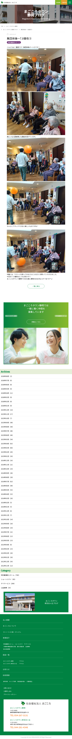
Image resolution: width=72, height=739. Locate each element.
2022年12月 (5, 561)
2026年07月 (5, 380)
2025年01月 (5, 456)
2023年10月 (5, 519)
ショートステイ (6, 579)
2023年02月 (5, 553)
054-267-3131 (21, 715)
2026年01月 (5, 406)
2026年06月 (5, 384)
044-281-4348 (21, 727)
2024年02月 (5, 502)
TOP (2, 26)
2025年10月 (5, 418)
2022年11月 (5, 566)
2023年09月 (5, 523)
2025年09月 (5, 422)
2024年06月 (5, 486)
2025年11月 (5, 414)
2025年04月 (5, 443)
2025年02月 (5, 452)
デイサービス (5, 583)
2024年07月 (5, 481)
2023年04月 (5, 545)
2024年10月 (5, 469)
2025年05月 (5, 439)
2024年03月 (5, 498)
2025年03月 (5, 448)
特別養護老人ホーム (7, 575)
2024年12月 (5, 460)
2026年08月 (5, 376)
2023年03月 (5, 549)
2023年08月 (5, 528)
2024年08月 (5, 477)
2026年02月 (5, 401)
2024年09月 (5, 473)
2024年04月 (5, 494)
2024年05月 (5, 490)
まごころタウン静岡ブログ (10, 29)
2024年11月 (5, 465)
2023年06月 (5, 536)
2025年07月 (5, 431)
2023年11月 (5, 515)
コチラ (43, 279)
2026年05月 (5, 389)
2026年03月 (5, 397)
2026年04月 (5, 393)
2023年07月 (5, 532)
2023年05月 (5, 540)
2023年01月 (5, 557)
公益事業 (4, 588)
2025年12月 (5, 410)
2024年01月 (5, 507)
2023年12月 (5, 511)
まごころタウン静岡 (11, 26)
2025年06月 (5, 435)
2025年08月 (5, 427)
